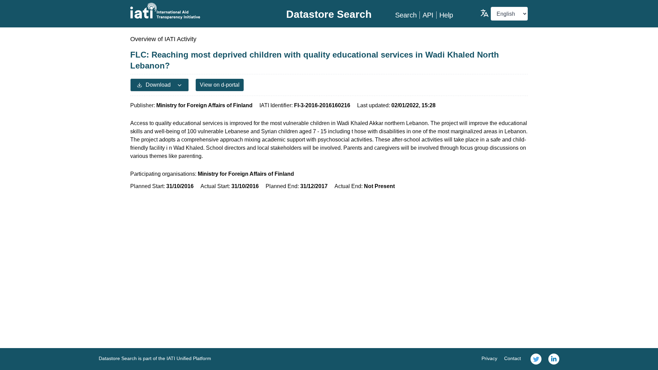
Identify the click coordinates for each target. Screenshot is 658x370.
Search (406, 15)
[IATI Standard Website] (196, 11)
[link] (536, 359)
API (428, 15)
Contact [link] (512, 358)
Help (446, 15)
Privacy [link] (489, 358)
